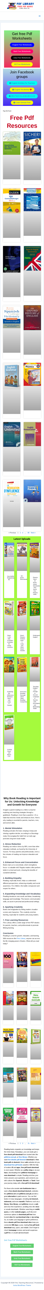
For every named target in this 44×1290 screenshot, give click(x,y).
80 (28, 533)
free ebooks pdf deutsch (17, 1160)
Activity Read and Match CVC (9, 753)
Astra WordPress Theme (22, 1285)
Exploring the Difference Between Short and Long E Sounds (10, 698)
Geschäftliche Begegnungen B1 (11, 578)
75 (28, 1143)
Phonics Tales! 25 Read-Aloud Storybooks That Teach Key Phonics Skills (36, 586)
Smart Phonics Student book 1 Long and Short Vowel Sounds (22, 643)
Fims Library (21, 938)
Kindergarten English (37, 636)
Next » (33, 533)
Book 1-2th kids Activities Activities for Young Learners (10, 641)
